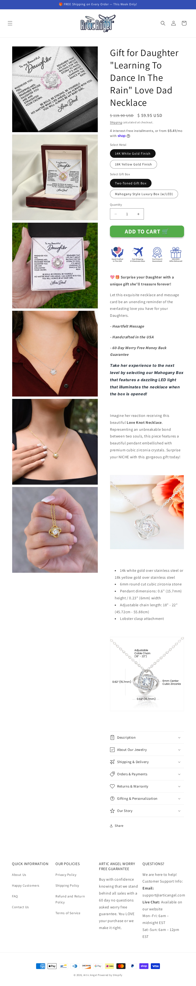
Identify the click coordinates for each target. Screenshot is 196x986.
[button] (10, 23)
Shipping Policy (67, 885)
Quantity (116, 205)
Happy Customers (25, 885)
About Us (19, 875)
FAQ (15, 896)
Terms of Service (68, 913)
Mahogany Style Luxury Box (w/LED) (144, 194)
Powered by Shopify (110, 975)
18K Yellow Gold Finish (133, 164)
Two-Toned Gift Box (131, 183)
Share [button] (119, 825)
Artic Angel (90, 975)
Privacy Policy (65, 875)
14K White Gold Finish (133, 153)
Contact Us (20, 907)
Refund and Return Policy (70, 899)
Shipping (116, 122)
